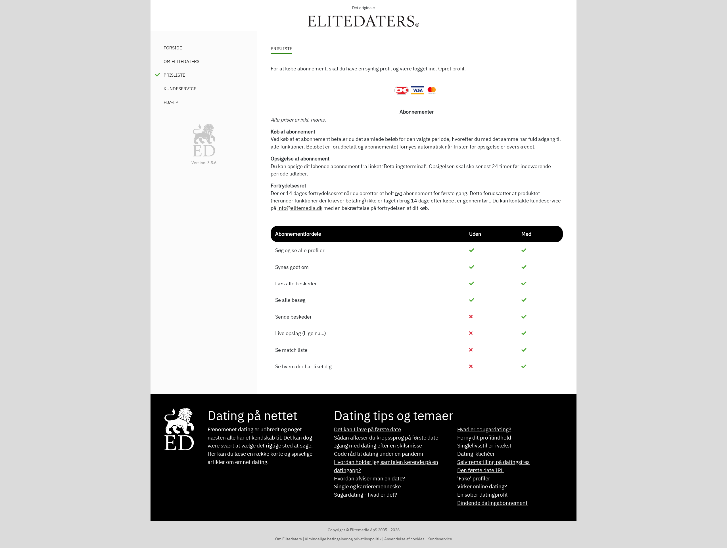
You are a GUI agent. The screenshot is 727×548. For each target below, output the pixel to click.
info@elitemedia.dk (299, 208)
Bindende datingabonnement (492, 502)
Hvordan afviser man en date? (369, 478)
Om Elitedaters (181, 61)
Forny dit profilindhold (484, 437)
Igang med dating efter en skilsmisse (378, 445)
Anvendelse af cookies (404, 538)
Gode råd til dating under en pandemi (378, 453)
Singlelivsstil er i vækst (484, 445)
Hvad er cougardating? (484, 429)
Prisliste (174, 75)
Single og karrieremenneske (367, 486)
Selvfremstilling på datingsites (493, 461)
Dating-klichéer (476, 453)
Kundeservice (180, 88)
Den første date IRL (480, 470)
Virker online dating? (482, 486)
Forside (173, 48)
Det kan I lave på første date (367, 429)
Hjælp (171, 102)
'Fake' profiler (473, 478)
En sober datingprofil (482, 494)
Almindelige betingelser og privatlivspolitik (343, 538)
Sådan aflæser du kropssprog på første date (386, 437)
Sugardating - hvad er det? (365, 494)
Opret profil (451, 68)
